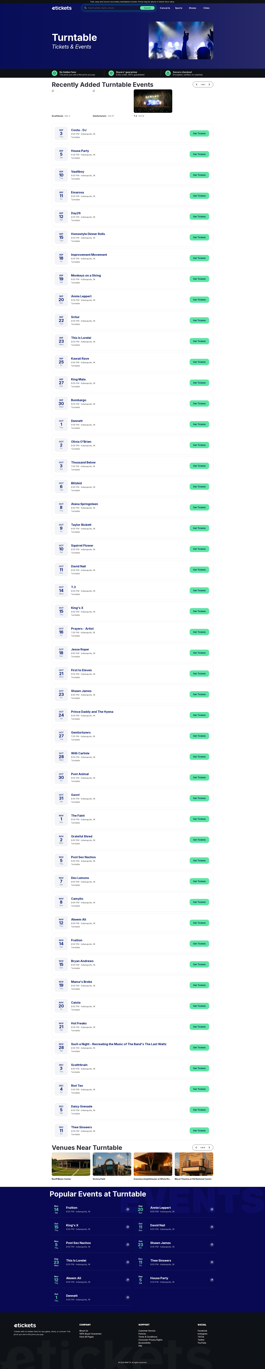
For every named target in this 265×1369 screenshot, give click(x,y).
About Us (83, 1331)
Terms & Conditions (147, 1337)
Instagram (202, 1334)
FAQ (140, 1346)
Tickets (199, 133)
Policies (142, 1334)
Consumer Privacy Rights (150, 1340)
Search (147, 8)
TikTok (201, 1337)
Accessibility (144, 1343)
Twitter (201, 1340)
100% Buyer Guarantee (90, 1334)
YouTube (202, 1343)
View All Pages (86, 1337)
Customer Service (146, 1331)
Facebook (202, 1331)
